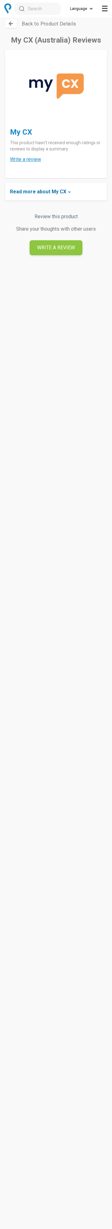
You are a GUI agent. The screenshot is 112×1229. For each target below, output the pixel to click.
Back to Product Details (49, 24)
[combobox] (37, 8)
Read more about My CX (38, 192)
